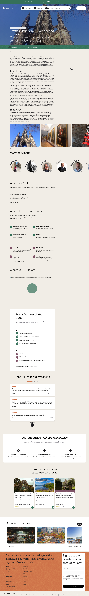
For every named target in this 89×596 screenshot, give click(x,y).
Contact (7, 584)
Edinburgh (24, 28)
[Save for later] (32, 480)
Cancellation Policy (37, 594)
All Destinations (13, 28)
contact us (34, 366)
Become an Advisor (10, 583)
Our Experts (25, 569)
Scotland (19, 28)
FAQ (6, 579)
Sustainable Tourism (27, 571)
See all (79, 524)
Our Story (25, 568)
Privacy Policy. (65, 579)
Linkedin (24, 583)
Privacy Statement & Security (24, 594)
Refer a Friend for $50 (10, 568)
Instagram (25, 581)
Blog (6, 578)
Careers (24, 573)
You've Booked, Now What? (11, 586)
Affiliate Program (9, 569)
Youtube (24, 584)
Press (24, 574)
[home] (9, 9)
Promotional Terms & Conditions (50, 594)
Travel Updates (9, 581)
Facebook (25, 578)
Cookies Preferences (64, 594)
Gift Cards (8, 571)
